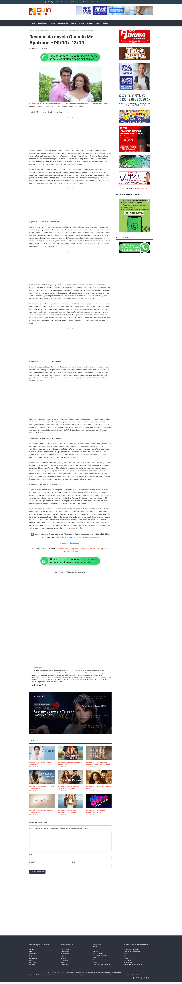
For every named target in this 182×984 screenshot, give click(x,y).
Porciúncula (128, 962)
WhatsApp (74, 551)
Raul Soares (96, 951)
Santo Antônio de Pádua (132, 964)
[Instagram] (43, 685)
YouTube (66, 551)
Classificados (42, 23)
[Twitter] (38, 685)
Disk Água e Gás (53, 2)
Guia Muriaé (34, 48)
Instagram (69, 549)
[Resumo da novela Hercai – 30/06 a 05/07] (99, 777)
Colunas (52, 23)
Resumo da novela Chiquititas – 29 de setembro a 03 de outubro (55, 716)
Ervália (63, 962)
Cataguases (65, 951)
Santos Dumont (98, 953)
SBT (34, 106)
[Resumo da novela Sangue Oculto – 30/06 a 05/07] (70, 753)
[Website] (32, 685)
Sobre (87, 972)
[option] (70, 713)
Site (73, 862)
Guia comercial (63, 23)
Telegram (84, 549)
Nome (31, 854)
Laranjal (63, 958)
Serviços (90, 23)
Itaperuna (127, 956)
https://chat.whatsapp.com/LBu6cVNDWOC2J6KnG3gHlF (77, 537)
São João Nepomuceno (100, 955)
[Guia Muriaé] (40, 12)
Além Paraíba (65, 949)
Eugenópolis (33, 956)
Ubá (94, 960)
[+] (35, 964)
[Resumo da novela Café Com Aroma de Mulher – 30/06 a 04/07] (99, 753)
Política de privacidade (108, 972)
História (73, 23)
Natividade (127, 960)
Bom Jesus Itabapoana (131, 949)
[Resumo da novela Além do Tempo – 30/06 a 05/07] (42, 801)
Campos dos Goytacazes (132, 951)
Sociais (98, 23)
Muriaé (31, 964)
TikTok (99, 549)
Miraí (31, 960)
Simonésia (96, 958)
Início (32, 30)
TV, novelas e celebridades (51, 30)
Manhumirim (97, 944)
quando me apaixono (76, 572)
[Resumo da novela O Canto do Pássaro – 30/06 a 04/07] (70, 777)
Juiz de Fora (65, 953)
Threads (92, 549)
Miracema (127, 958)
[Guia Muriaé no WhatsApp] (70, 57)
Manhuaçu (64, 964)
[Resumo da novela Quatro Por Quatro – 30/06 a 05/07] (99, 801)
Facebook (60, 549)
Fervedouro (33, 958)
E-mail (32, 862)
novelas (59, 572)
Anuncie (33, 2)
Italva (126, 953)
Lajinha (63, 956)
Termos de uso (95, 972)
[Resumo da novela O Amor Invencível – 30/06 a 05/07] (70, 801)
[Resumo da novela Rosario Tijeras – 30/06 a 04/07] (42, 777)
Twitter (105, 549)
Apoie (119, 972)
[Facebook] (35, 685)
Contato (40, 2)
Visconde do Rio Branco (100, 964)
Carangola (32, 949)
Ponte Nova (96, 949)
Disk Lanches (65, 2)
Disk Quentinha (85, 2)
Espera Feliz (33, 953)
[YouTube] (40, 685)
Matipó (95, 946)
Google (77, 549)
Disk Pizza (74, 2)
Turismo (105, 23)
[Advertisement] (70, 134)
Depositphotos (142, 188)
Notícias (81, 23)
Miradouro (32, 962)
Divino (31, 951)
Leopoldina (64, 960)
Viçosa (95, 962)
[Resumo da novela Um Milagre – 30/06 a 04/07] (42, 753)
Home (33, 23)
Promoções (96, 2)
